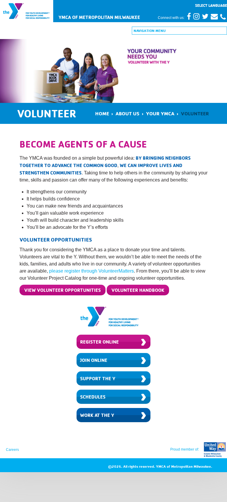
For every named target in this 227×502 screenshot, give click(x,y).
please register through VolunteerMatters (91, 270)
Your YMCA (160, 113)
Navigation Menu (150, 30)
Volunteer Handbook (137, 290)
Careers (12, 450)
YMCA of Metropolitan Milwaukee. (184, 466)
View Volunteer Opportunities (62, 290)
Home (102, 113)
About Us (128, 113)
